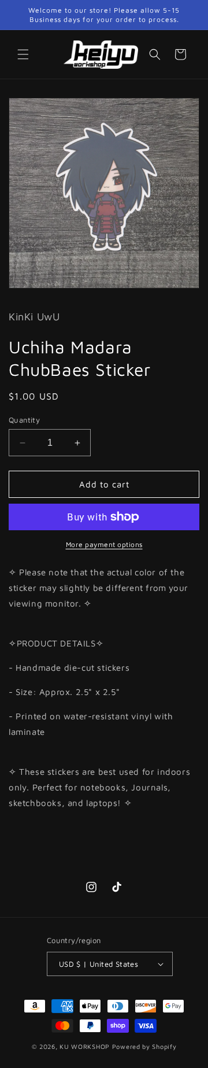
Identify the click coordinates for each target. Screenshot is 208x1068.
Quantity (24, 419)
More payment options (104, 544)
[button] (23, 54)
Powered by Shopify (144, 1046)
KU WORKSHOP (85, 1046)
